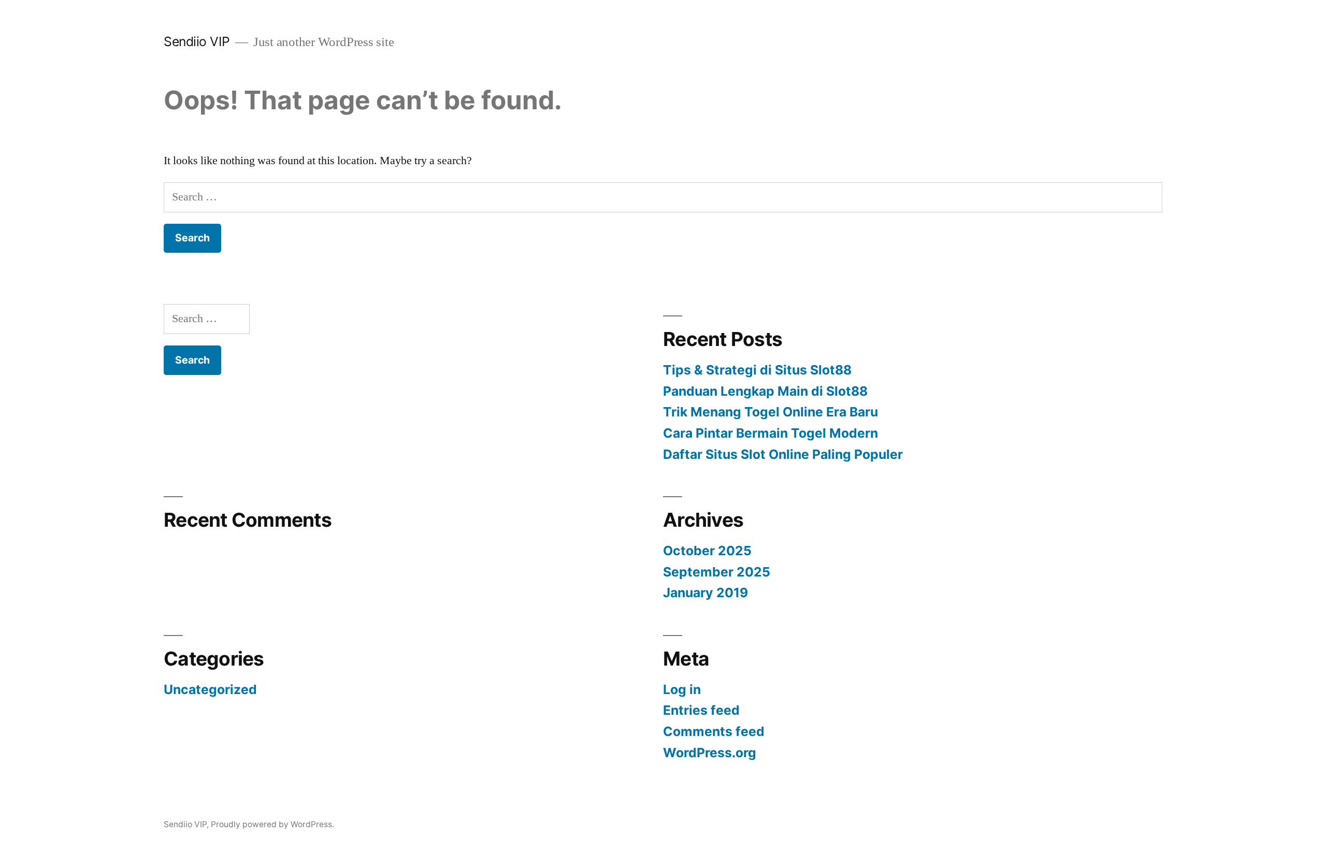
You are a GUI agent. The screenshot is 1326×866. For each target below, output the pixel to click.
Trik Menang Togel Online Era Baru (770, 412)
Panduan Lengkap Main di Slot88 (765, 391)
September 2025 (716, 572)
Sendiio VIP (197, 41)
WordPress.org (709, 752)
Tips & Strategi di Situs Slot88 (757, 370)
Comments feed (714, 731)
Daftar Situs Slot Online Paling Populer (783, 454)
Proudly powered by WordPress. (272, 824)
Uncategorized (210, 689)
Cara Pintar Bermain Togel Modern (770, 433)
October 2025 (707, 550)
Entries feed (701, 710)
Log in (682, 689)
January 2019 (705, 592)
